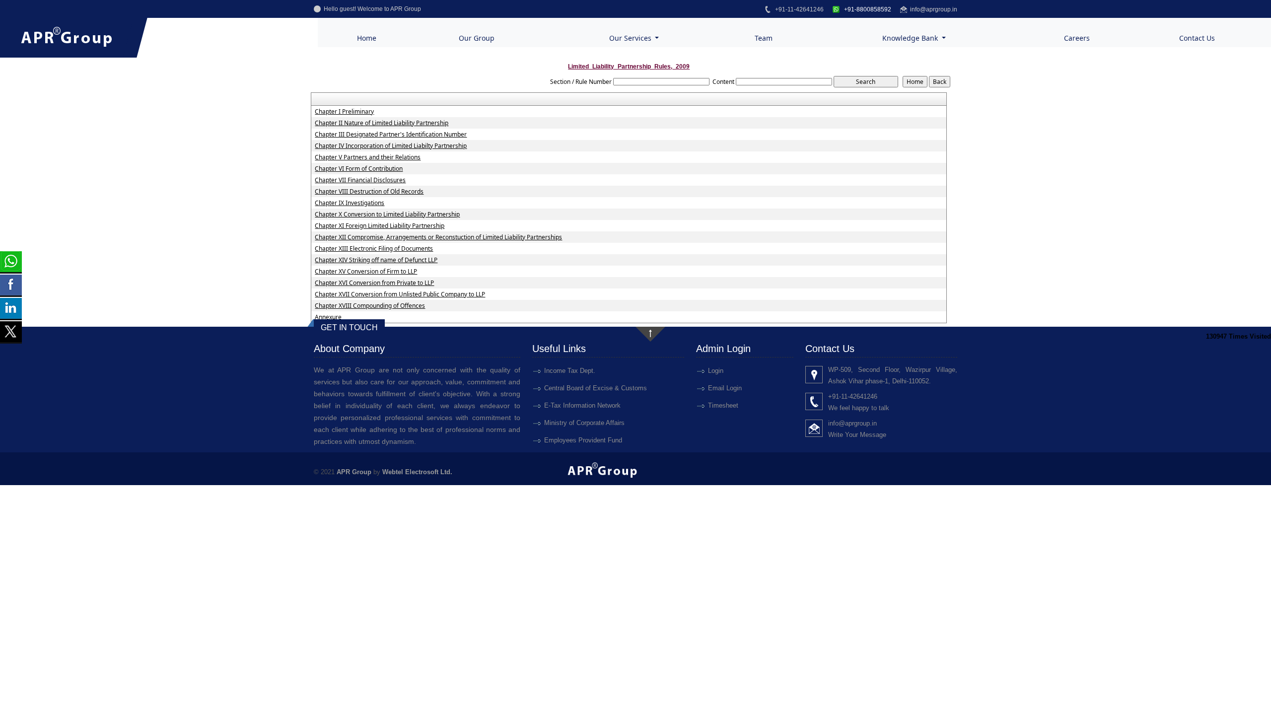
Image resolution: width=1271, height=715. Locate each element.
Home (366, 38)
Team (764, 38)
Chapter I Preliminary (344, 112)
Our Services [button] (631, 38)
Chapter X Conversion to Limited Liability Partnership (387, 214)
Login (715, 370)
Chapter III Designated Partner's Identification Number (391, 135)
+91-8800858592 (867, 9)
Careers (1077, 38)
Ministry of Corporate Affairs (584, 423)
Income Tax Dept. (569, 370)
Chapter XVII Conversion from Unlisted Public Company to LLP (400, 294)
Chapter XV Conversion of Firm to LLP (366, 272)
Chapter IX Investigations (349, 203)
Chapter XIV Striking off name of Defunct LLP (376, 260)
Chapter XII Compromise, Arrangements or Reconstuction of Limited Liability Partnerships (438, 237)
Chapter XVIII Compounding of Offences (370, 306)
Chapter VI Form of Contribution (359, 169)
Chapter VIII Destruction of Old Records (369, 192)
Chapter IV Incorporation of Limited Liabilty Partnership (391, 146)
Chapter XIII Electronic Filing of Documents (374, 249)
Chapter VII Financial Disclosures (360, 180)
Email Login (725, 388)
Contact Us (1197, 38)
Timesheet (723, 405)
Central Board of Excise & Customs (595, 388)
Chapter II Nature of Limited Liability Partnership (381, 123)
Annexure (328, 317)
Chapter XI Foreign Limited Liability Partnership (379, 226)
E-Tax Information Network (582, 405)
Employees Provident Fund (583, 440)
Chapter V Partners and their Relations (368, 157)
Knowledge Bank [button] (911, 38)
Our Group (476, 38)
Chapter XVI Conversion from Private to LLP (374, 283)
